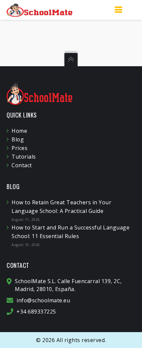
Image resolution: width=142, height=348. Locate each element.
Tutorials (24, 156)
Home (19, 130)
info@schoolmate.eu (43, 300)
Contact (22, 165)
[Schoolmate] (40, 10)
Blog (18, 139)
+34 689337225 (36, 311)
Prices (19, 148)
